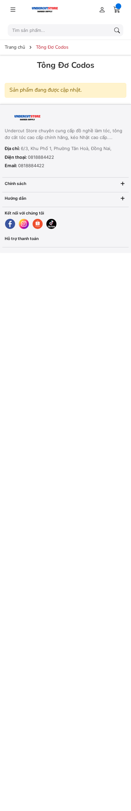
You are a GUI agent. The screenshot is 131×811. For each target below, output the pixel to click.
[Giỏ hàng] (117, 9)
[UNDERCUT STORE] (46, 118)
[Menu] (13, 9)
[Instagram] (23, 224)
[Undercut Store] (50, 9)
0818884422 (41, 157)
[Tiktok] (51, 224)
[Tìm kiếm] (117, 30)
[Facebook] (10, 224)
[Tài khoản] (100, 9)
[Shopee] (37, 224)
